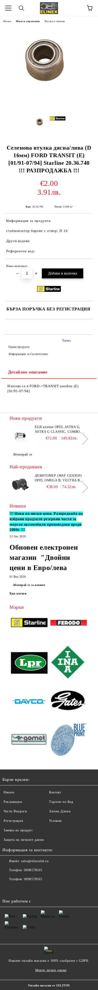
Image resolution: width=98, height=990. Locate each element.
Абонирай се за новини (29, 585)
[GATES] (68, 702)
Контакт (55, 792)
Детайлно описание (28, 372)
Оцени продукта (18, 347)
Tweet (66, 340)
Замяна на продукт (18, 830)
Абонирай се (22, 454)
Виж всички (18, 593)
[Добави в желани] (86, 267)
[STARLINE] (29, 623)
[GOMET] (29, 740)
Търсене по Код (61, 802)
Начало (7, 21)
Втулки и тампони (55, 21)
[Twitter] (19, 889)
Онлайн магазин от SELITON (49, 985)
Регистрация (13, 821)
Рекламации (13, 802)
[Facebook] (8, 889)
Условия (55, 821)
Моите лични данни (51, 970)
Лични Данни (60, 811)
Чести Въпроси (15, 811)
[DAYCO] (29, 702)
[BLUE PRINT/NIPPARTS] (68, 740)
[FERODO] (68, 623)
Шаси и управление (28, 21)
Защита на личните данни (24, 840)
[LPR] (29, 663)
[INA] (68, 663)
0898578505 (33, 870)
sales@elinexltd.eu (35, 861)
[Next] (82, 439)
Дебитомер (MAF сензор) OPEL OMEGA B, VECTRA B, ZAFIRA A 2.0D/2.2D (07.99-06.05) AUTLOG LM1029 (58, 478)
